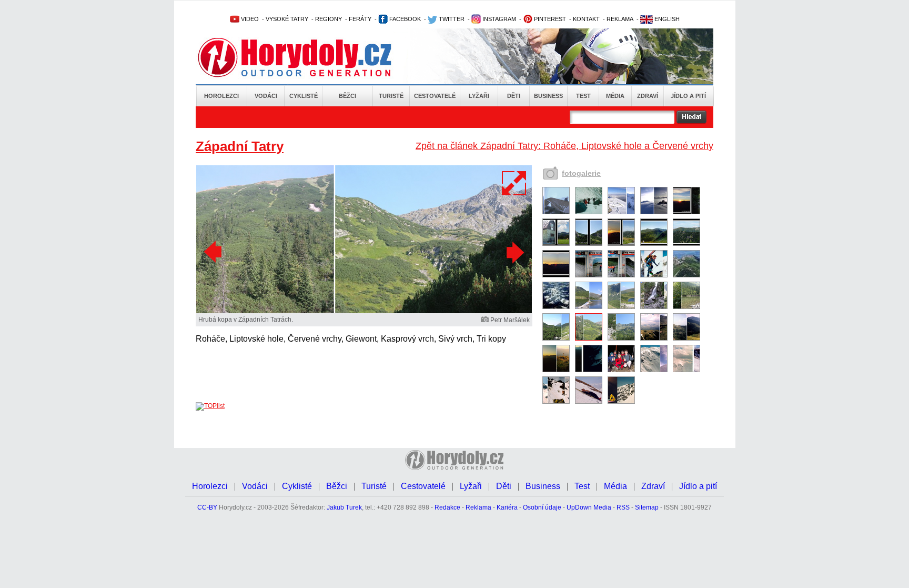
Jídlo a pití (688, 96)
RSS (623, 507)
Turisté (391, 96)
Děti (513, 96)
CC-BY (207, 507)
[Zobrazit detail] (556, 212)
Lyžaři (479, 96)
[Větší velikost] (514, 183)
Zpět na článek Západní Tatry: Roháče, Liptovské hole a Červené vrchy (564, 146)
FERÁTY (360, 19)
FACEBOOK (404, 19)
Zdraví (647, 96)
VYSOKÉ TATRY (287, 19)
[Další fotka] (514, 252)
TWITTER (450, 19)
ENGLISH (666, 19)
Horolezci (221, 96)
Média (615, 96)
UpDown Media (589, 507)
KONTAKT (586, 19)
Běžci (347, 96)
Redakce (447, 507)
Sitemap (647, 507)
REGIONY (328, 19)
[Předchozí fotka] (214, 252)
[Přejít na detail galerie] (364, 311)
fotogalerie (581, 173)
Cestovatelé (435, 96)
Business (548, 96)
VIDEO (249, 19)
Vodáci (266, 96)
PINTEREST (549, 19)
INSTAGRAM (498, 19)
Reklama (478, 507)
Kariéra (507, 507)
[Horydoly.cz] (307, 57)
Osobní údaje (542, 507)
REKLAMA (620, 19)
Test (583, 96)
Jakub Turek (344, 507)
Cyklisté (303, 96)
